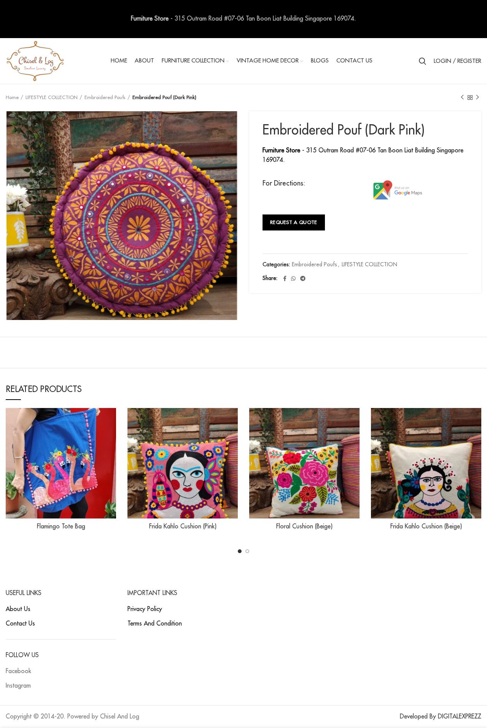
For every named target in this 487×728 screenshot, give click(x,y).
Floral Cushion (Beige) (304, 526)
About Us (18, 609)
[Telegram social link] (303, 278)
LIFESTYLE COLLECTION (51, 97)
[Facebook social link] (285, 278)
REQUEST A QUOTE (293, 222)
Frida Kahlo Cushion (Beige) (426, 526)
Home (12, 97)
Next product (477, 97)
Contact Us (20, 624)
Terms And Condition (154, 624)
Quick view (110, 420)
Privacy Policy (144, 609)
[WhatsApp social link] (293, 278)
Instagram (18, 686)
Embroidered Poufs (105, 97)
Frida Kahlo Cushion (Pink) (182, 526)
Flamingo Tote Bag (61, 526)
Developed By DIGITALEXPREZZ (440, 717)
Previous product (462, 97)
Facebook (18, 671)
